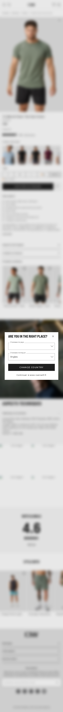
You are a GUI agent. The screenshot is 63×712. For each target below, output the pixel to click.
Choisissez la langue (17, 353)
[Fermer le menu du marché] (53, 336)
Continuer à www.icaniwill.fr (32, 375)
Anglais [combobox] (14, 356)
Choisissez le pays (17, 342)
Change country (31, 367)
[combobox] (31, 346)
